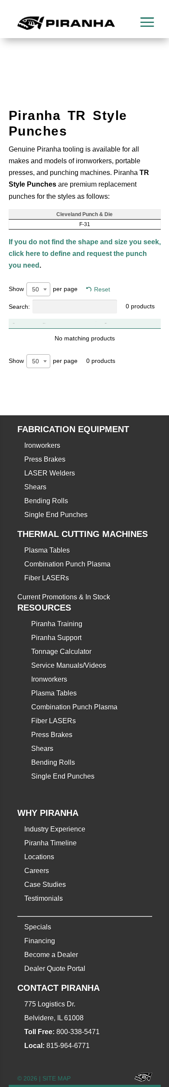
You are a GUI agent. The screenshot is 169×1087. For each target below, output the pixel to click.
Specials (37, 927)
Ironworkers (42, 445)
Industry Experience (54, 829)
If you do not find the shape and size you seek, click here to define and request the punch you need (85, 253)
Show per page (43, 289)
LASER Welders (49, 473)
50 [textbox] (35, 289)
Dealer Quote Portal (54, 968)
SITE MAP (56, 1078)
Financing (39, 941)
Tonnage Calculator (61, 651)
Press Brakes (44, 459)
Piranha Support (56, 637)
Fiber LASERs (46, 578)
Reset (102, 289)
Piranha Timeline (50, 843)
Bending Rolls (46, 501)
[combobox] (38, 289)
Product (44, 323)
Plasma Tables (47, 550)
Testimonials (43, 898)
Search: (19, 306)
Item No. (106, 323)
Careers (36, 870)
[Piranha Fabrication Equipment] (140, 1078)
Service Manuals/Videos (68, 665)
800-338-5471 (78, 1031)
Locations (39, 857)
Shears (35, 487)
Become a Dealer (51, 954)
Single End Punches (56, 514)
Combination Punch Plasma (67, 564)
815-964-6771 (68, 1045)
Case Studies (45, 884)
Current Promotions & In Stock (63, 597)
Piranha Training (56, 624)
